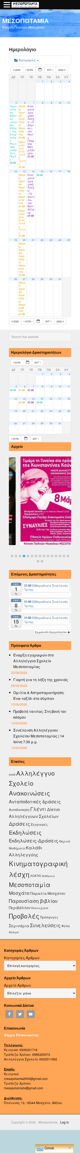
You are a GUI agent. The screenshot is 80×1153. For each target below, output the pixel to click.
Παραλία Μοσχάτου (47, 893)
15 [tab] (68, 556)
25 (68, 240)
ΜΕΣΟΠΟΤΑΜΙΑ (25, 20)
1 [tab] (12, 556)
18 (68, 171)
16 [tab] (38, 561)
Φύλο (65, 925)
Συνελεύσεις (45, 925)
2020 (17, 70)
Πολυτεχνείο (39, 908)
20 (24, 240)
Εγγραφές (39, 824)
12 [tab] (56, 556)
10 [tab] (48, 556)
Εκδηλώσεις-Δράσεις (33, 840)
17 (59, 171)
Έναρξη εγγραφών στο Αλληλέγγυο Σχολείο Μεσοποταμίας (33, 660)
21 (33, 240)
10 (59, 102)
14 (33, 171)
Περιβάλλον (19, 907)
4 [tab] (24, 556)
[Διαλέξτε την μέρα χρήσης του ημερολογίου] (40, 70)
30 (51, 279)
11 (68, 102)
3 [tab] (20, 556)
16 (51, 171)
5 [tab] (28, 556)
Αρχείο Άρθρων (17, 985)
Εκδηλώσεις (25, 832)
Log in (64, 1122)
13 (24, 171)
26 (15, 279)
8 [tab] (40, 556)
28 (33, 279)
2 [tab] (16, 556)
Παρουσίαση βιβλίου (33, 900)
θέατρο (14, 932)
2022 (61, 70)
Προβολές (24, 915)
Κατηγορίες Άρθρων (21, 957)
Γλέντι (38, 808)
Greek (49, 1148)
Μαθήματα (48, 876)
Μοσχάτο (19, 892)
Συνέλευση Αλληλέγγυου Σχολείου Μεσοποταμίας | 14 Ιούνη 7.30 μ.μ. (38, 736)
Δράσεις (19, 823)
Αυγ (49, 70)
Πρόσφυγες (49, 917)
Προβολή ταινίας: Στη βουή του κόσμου (39, 714)
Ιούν (30, 70)
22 (42, 240)
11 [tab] (52, 556)
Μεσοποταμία (29, 884)
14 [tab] (64, 556)
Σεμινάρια (19, 925)
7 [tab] (36, 556)
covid (12, 774)
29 (42, 279)
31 (59, 279)
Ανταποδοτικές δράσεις (35, 801)
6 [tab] (32, 556)
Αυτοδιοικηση (19, 809)
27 (24, 279)
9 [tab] (44, 556)
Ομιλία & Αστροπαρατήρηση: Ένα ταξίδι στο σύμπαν (38, 695)
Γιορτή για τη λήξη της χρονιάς (40, 679)
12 (15, 171)
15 (42, 171)
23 (51, 240)
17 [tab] (42, 561)
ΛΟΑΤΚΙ (35, 876)
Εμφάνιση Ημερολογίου (51, 632)
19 (15, 240)
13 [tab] (60, 556)
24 (59, 240)
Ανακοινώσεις (29, 793)
